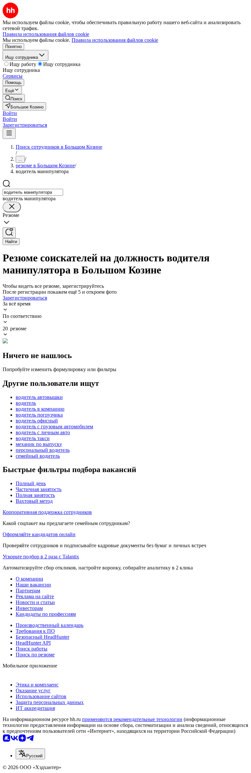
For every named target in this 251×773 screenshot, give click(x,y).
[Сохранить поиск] (9, 232)
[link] (14, 98)
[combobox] (33, 192)
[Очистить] (12, 207)
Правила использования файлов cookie (115, 40)
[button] (10, 113)
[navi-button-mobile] (9, 133)
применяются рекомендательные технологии (132, 719)
